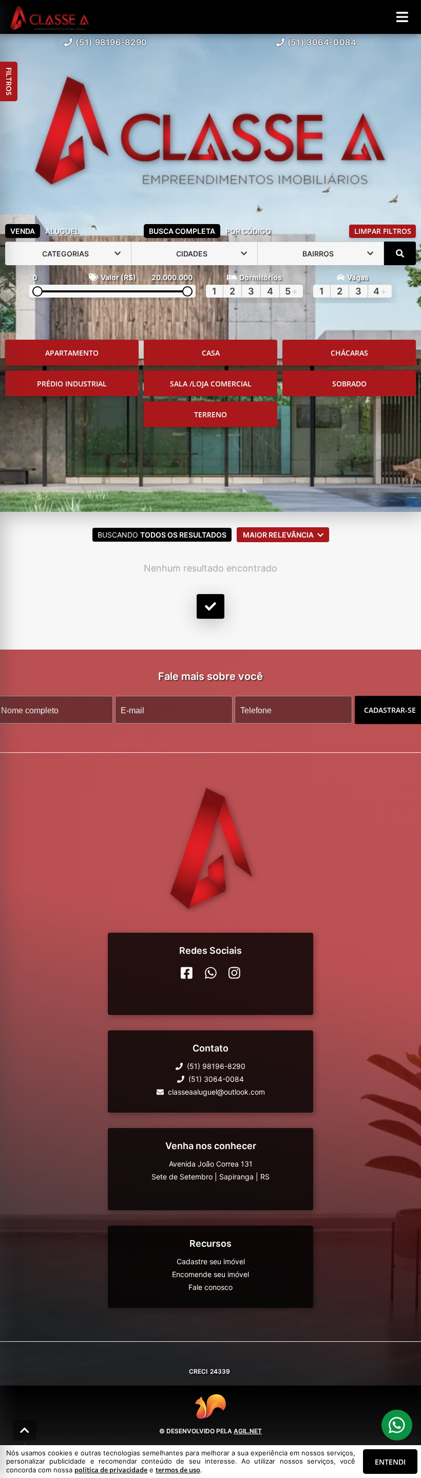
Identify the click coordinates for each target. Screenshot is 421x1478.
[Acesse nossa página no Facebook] (187, 973)
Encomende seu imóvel (210, 1274)
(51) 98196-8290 (111, 42)
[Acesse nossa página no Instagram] (234, 973)
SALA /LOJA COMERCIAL (211, 384)
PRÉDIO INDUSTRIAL (72, 384)
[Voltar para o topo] (24, 1430)
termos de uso (178, 1469)
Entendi (390, 1462)
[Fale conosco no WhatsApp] (211, 973)
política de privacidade (110, 1469)
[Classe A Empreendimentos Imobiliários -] (210, 127)
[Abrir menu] (402, 17)
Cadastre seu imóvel (211, 1261)
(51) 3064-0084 (322, 42)
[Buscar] (400, 253)
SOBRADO (349, 384)
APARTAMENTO (72, 353)
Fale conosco (210, 1287)
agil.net (248, 1431)
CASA (211, 353)
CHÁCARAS (349, 353)
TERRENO (210, 414)
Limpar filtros (382, 231)
